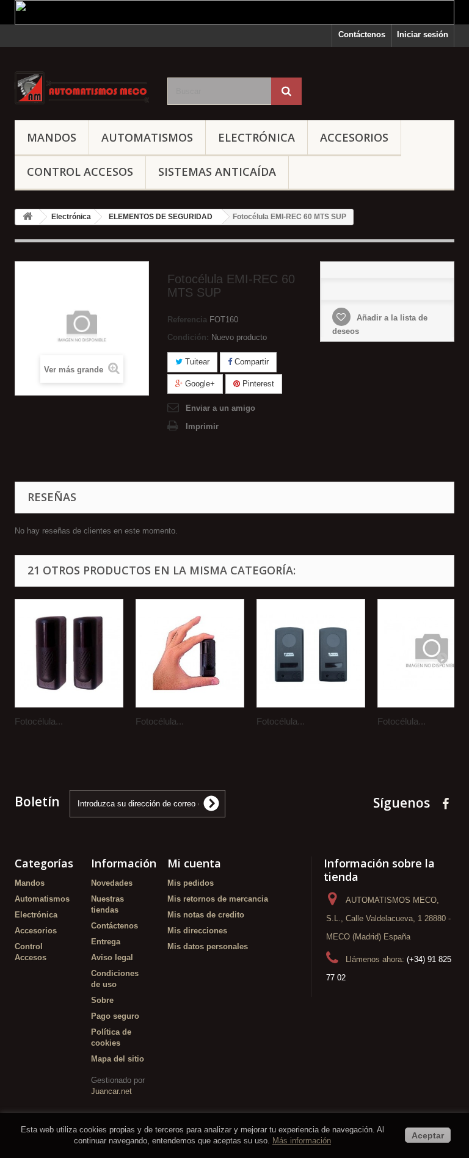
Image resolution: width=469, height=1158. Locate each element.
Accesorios (354, 137)
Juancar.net (111, 1091)
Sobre (102, 1000)
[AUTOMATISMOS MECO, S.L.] (82, 88)
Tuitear (196, 361)
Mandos (51, 137)
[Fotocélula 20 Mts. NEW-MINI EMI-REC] (190, 653)
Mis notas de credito (205, 914)
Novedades (112, 883)
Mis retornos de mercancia (217, 898)
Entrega (105, 941)
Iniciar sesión (422, 34)
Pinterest (257, 383)
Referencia (187, 319)
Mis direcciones (197, 930)
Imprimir (202, 426)
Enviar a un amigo (220, 408)
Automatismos (147, 137)
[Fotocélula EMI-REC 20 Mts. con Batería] (69, 653)
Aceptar (428, 1135)
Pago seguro (115, 1016)
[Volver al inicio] (27, 217)
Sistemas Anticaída (217, 171)
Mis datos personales (207, 946)
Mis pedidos (190, 883)
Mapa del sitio (117, 1058)
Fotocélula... (39, 721)
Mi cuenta (194, 863)
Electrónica (256, 137)
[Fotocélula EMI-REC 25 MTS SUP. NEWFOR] (310, 653)
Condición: (188, 337)
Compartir (250, 361)
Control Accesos (80, 171)
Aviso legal (112, 957)
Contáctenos (361, 34)
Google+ (199, 383)
